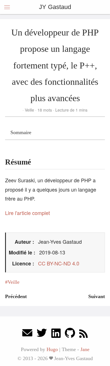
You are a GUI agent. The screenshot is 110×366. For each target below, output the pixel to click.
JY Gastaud (55, 6)
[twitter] (42, 334)
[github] (70, 334)
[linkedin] (56, 334)
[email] (27, 334)
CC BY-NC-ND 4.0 (58, 263)
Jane (84, 349)
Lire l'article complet (27, 212)
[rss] (83, 334)
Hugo (52, 349)
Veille (29, 110)
